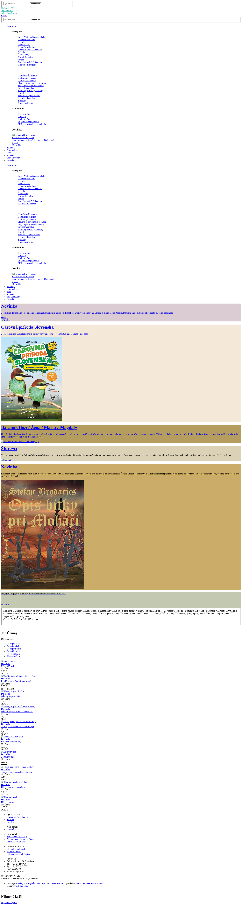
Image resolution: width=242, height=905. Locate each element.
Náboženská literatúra (27, 75)
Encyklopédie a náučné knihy (31, 85)
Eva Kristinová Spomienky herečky (17, 681)
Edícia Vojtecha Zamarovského (32, 37)
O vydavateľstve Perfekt (17, 817)
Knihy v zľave (24, 119)
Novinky (22, 116)
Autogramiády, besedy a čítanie (20, 839)
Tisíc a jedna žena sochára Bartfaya (16, 772)
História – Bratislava (27, 98)
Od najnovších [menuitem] (13, 643)
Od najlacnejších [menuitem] (14, 649)
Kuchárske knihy (25, 57)
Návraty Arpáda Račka (11, 696)
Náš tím (10, 822)
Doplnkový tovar (25, 103)
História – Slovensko (27, 65)
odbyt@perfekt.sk (9, 13)
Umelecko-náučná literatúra (30, 49)
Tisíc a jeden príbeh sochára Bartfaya (17, 726)
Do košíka (16, 145)
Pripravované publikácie (28, 121)
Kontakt (10, 819)
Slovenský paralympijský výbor (32, 83)
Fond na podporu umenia (29, 95)
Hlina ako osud (8, 802)
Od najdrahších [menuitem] (13, 651)
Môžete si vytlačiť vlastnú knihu (32, 124)
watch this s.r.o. (21, 886)
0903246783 (7, 10)
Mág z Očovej (7, 666)
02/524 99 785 (8, 8)
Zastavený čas (7, 757)
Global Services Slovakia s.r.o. (89, 883)
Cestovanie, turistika (27, 78)
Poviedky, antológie (26, 88)
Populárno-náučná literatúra (30, 62)
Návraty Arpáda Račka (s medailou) (17, 711)
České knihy (23, 54)
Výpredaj (22, 100)
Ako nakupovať (14, 851)
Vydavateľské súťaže (16, 841)
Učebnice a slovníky (27, 39)
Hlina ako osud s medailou (13, 787)
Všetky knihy (24, 114)
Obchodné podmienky (16, 849)
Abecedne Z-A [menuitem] (13, 656)
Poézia (21, 60)
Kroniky (21, 93)
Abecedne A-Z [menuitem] (13, 654)
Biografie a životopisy (27, 47)
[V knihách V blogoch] (35, 3)
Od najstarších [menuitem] (13, 646)
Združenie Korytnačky (17, 836)
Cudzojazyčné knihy (27, 80)
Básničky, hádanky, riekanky (30, 90)
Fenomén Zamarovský (11, 741)
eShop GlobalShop (56, 883)
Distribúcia (11, 829)
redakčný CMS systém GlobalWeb (30, 883)
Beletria (21, 52)
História (21, 42)
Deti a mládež (24, 44)
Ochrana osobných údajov (18, 854)
